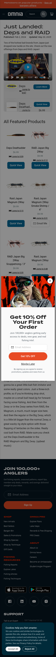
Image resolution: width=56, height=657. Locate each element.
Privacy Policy (26, 643)
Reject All (29, 649)
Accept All (13, 649)
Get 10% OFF (28, 356)
